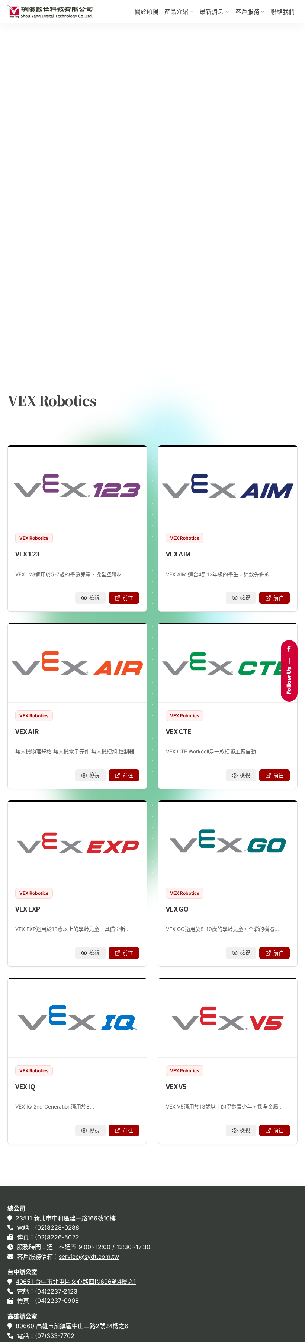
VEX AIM (178, 553)
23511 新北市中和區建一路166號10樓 (66, 1218)
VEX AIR (27, 731)
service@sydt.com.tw (89, 1256)
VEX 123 (27, 553)
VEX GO (177, 908)
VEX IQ (25, 1086)
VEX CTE (178, 731)
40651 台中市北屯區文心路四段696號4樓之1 (76, 1281)
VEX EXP (27, 908)
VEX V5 (176, 1086)
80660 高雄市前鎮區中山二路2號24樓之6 (72, 1326)
